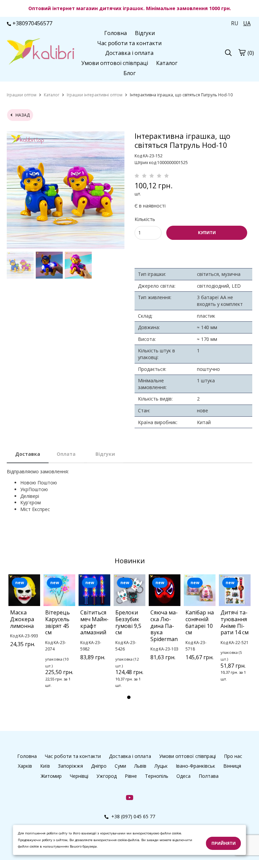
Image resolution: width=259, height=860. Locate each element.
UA (247, 23)
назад (21, 115)
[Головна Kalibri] (40, 52)
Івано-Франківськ (195, 766)
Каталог (166, 63)
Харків (25, 766)
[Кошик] (241, 52)
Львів (140, 766)
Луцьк (161, 766)
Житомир (51, 776)
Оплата (66, 454)
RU (234, 23)
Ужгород (106, 776)
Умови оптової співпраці (114, 63)
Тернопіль (156, 776)
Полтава (209, 776)
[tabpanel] (24, 619)
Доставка (27, 454)
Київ (45, 766)
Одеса (183, 776)
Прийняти (223, 843)
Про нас (233, 756)
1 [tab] (129, 697)
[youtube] (130, 797)
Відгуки (145, 33)
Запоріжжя (70, 766)
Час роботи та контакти (129, 43)
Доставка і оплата (129, 53)
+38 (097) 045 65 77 (132, 816)
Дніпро (99, 766)
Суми (120, 766)
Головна (115, 33)
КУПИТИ (207, 232)
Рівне (131, 776)
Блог (129, 73)
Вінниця (232, 766)
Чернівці (79, 776)
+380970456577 (32, 23)
